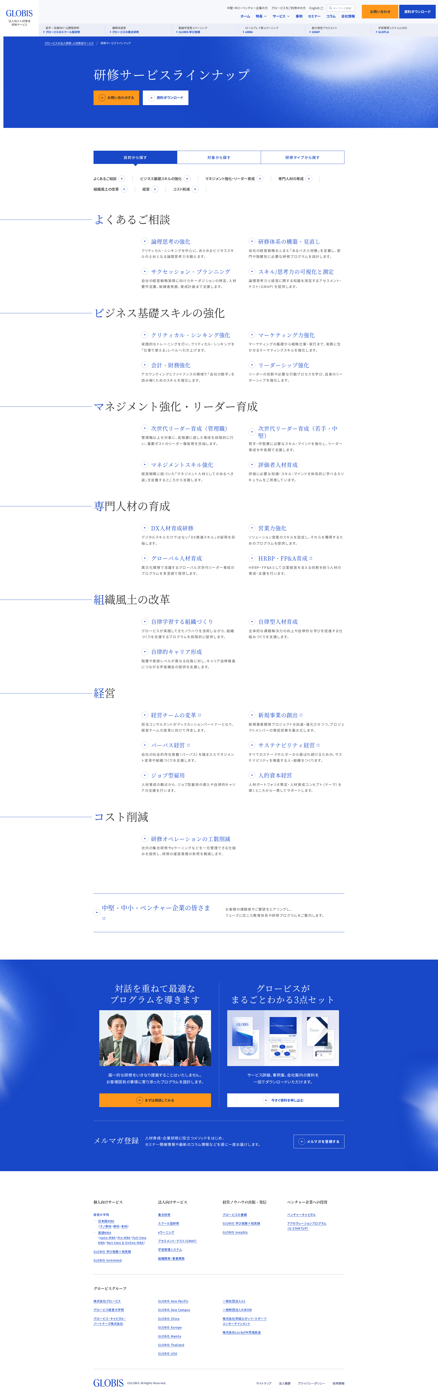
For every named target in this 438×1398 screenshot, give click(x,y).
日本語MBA (106, 1221)
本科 (124, 1226)
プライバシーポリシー (311, 1383)
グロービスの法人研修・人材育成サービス (69, 43)
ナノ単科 (106, 1226)
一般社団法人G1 (234, 1301)
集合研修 (164, 1214)
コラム (331, 16)
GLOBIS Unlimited (108, 1260)
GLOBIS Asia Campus (174, 1309)
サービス (279, 16)
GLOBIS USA (167, 1353)
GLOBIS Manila (169, 1336)
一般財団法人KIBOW (237, 1309)
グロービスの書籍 (235, 1214)
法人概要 (285, 1383)
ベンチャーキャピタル (301, 1214)
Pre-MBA (124, 1237)
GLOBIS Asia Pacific (173, 1301)
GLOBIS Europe (170, 1327)
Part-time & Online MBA (125, 1242)
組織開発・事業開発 (171, 1258)
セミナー (314, 16)
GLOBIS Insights (235, 1232)
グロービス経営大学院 (109, 1309)
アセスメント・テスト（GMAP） (177, 1241)
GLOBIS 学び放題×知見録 (112, 1251)
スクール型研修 (168, 1223)
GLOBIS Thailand (171, 1345)
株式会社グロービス (107, 1301)
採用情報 (338, 1383)
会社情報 (348, 16)
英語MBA (104, 1232)
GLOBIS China (169, 1318)
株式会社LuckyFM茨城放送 (242, 1332)
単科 (116, 1226)
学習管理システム (170, 1249)
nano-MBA (108, 1237)
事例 (299, 16)
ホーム (245, 16)
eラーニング (166, 1232)
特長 (259, 16)
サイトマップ (263, 1383)
